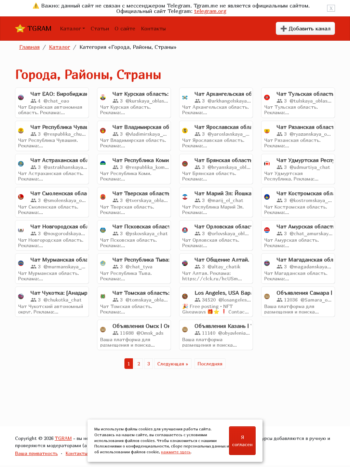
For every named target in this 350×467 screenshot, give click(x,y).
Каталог (70, 28)
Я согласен (242, 440)
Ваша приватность (36, 453)
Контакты (153, 28)
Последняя (210, 363)
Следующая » (172, 363)
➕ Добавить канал (305, 28)
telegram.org (210, 11)
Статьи (100, 28)
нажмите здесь (176, 452)
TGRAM (38, 28)
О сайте (125, 28)
